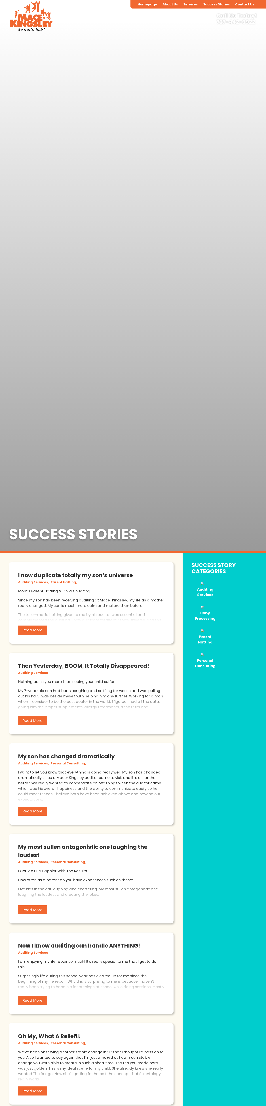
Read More (33, 630)
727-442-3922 (236, 22)
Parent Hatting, (63, 582)
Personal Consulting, (68, 763)
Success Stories (216, 4)
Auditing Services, (34, 582)
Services (190, 4)
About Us (170, 4)
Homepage (147, 4)
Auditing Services (33, 672)
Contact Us (244, 4)
